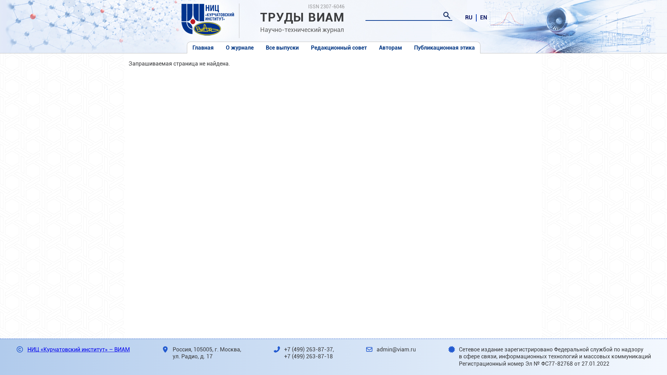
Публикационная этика (444, 47)
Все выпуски (282, 47)
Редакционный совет (339, 47)
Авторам (390, 47)
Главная (203, 47)
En (483, 17)
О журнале (240, 47)
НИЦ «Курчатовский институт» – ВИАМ (78, 349)
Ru (468, 17)
